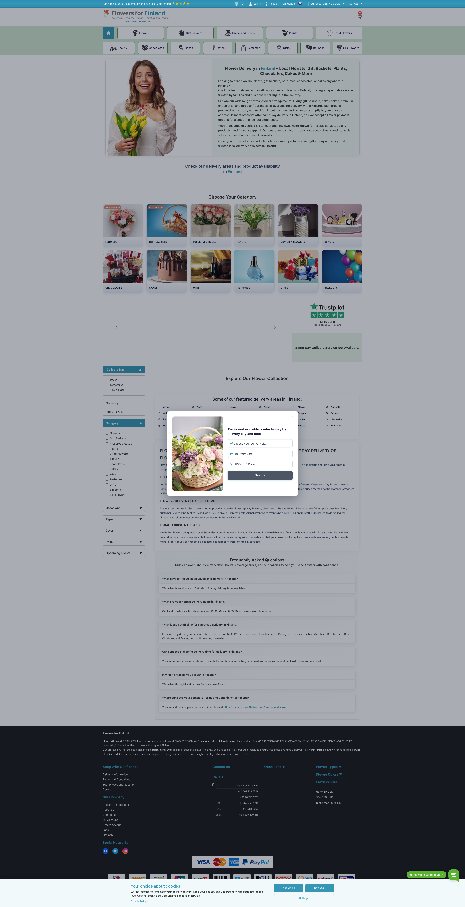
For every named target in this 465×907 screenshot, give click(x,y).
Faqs (272, 3)
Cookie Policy (139, 901)
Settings (304, 898)
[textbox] (257, 443)
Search (260, 475)
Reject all (319, 887)
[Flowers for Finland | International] (239, 3)
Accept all (289, 887)
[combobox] (260, 443)
